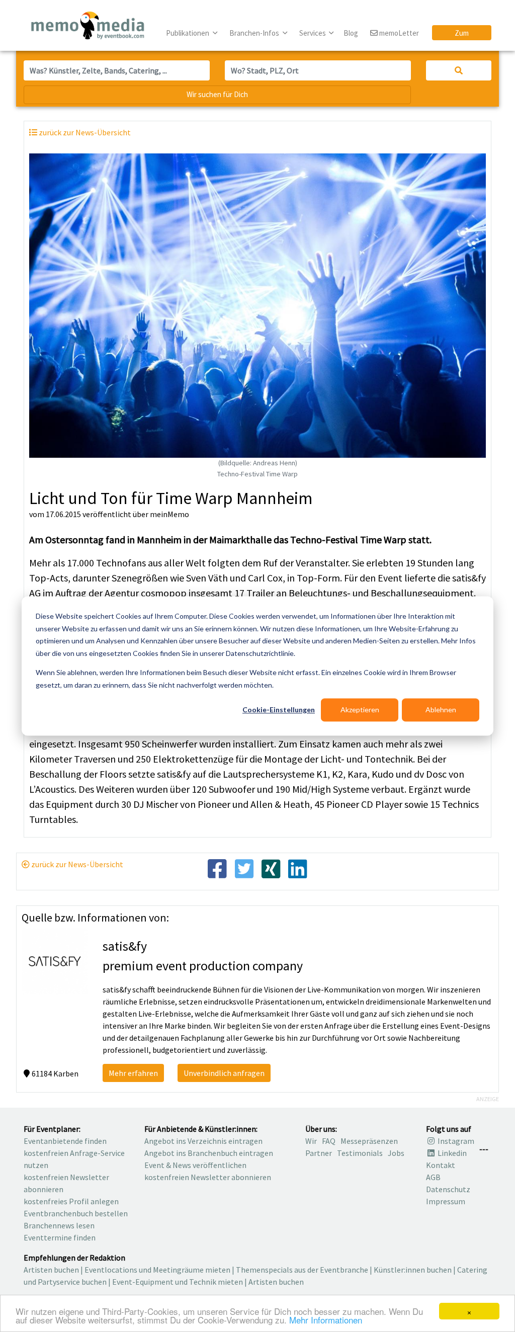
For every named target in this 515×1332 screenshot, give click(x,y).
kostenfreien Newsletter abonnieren (207, 1177)
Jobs (396, 1153)
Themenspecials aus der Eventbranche (302, 1270)
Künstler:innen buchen (413, 1270)
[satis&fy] (55, 960)
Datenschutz (448, 1189)
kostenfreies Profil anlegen (71, 1201)
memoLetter (398, 33)
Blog (351, 33)
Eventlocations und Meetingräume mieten (157, 1270)
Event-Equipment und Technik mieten (177, 1282)
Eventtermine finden (60, 1237)
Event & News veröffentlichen (195, 1165)
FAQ (328, 1141)
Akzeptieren (359, 709)
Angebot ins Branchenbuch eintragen (208, 1153)
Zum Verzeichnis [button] (462, 34)
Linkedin (451, 1153)
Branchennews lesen (59, 1225)
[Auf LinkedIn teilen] (297, 868)
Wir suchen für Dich (217, 94)
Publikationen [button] (188, 33)
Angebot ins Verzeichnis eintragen (203, 1141)
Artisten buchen (51, 1270)
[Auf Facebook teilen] (217, 868)
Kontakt (440, 1165)
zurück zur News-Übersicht (76, 864)
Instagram (455, 1141)
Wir (311, 1141)
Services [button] (313, 33)
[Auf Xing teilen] (271, 868)
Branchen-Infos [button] (255, 33)
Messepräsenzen (369, 1141)
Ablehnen (440, 709)
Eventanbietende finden (65, 1141)
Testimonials (360, 1153)
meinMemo (169, 514)
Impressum (445, 1201)
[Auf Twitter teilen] (244, 868)
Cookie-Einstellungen (278, 709)
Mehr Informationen (325, 1319)
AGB (433, 1177)
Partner (318, 1153)
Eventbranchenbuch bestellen (76, 1213)
